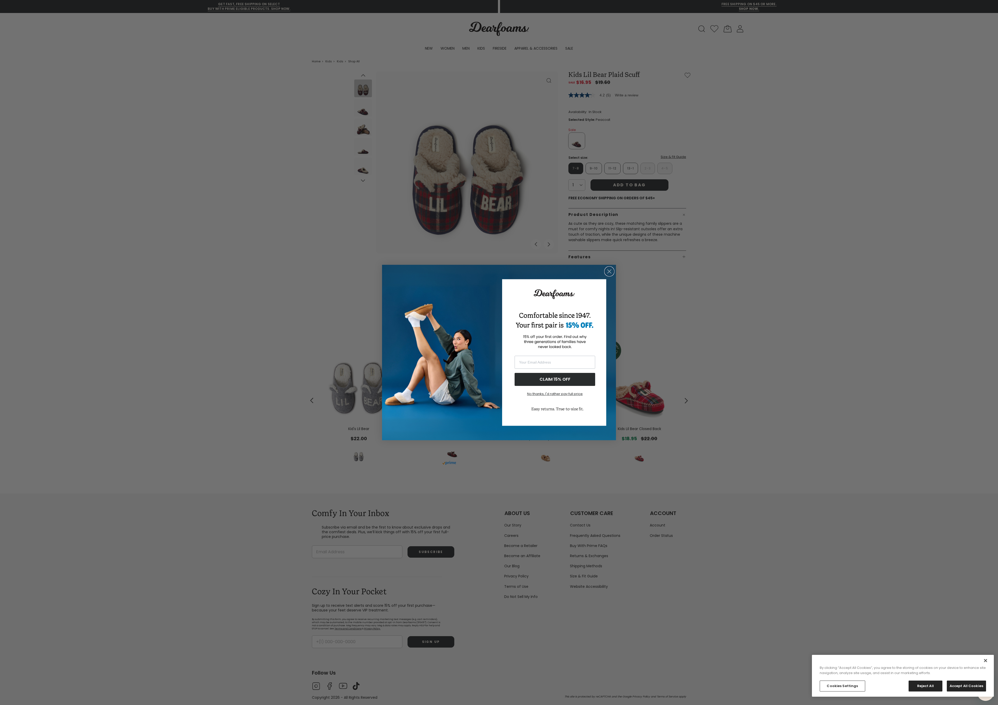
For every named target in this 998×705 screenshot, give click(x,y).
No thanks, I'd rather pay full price (555, 393)
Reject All (925, 685)
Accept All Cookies (966, 685)
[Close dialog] (609, 271)
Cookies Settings (842, 685)
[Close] (985, 660)
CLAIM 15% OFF (555, 379)
